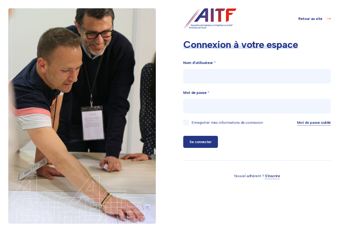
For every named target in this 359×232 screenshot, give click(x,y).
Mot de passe (196, 92)
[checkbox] (186, 122)
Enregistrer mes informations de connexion (227, 122)
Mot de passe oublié (314, 122)
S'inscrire (272, 176)
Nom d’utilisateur (199, 62)
